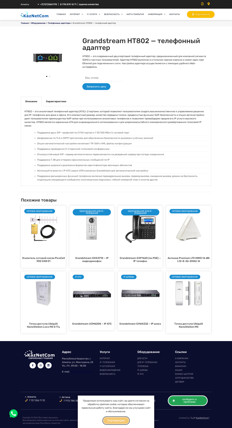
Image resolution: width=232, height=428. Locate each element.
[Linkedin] (48, 365)
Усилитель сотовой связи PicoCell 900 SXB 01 (43, 260)
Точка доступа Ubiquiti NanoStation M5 (188, 325)
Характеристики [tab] (56, 101)
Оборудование (38, 23)
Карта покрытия (135, 14)
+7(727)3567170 (48, 4)
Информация (155, 14)
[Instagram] (41, 365)
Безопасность (112, 14)
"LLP (199, 418)
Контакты (174, 14)
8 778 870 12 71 (68, 4)
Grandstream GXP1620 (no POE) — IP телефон (140, 260)
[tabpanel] (116, 146)
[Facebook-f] (33, 365)
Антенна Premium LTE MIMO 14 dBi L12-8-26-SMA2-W (189, 260)
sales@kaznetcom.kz (82, 371)
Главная (61, 14)
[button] (46, 76)
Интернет (75, 14)
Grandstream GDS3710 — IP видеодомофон (92, 260)
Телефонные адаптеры (59, 23)
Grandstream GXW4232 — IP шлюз (140, 323)
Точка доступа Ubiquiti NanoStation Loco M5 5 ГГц (43, 325)
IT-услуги (92, 14)
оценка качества (89, 4)
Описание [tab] (31, 101)
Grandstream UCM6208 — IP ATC (92, 323)
